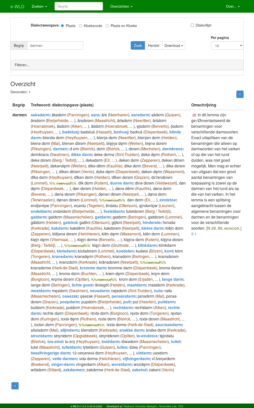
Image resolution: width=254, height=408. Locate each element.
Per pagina (220, 37)
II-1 (194, 234)
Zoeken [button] (38, 6)
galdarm (38, 217)
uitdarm (143, 353)
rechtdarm (122, 307)
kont (168, 251)
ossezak (70, 296)
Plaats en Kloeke (124, 25)
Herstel (153, 45)
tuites (122, 347)
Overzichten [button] (120, 6)
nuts (158, 290)
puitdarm (166, 302)
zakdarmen (73, 370)
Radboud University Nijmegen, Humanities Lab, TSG (153, 406)
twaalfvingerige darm (50, 353)
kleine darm (152, 228)
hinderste (151, 222)
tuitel (175, 341)
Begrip (19, 45)
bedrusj (121, 132)
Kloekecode (93, 25)
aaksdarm (40, 115)
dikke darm (81, 154)
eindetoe (167, 200)
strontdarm (41, 336)
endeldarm (41, 211)
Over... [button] (231, 6)
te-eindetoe (147, 336)
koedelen (125, 251)
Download (172, 45)
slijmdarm (69, 330)
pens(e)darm (123, 296)
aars (95, 115)
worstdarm (121, 364)
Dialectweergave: (45, 25)
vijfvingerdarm (136, 358)
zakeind (139, 370)
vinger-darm (62, 364)
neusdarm (99, 290)
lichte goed (82, 285)
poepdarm (69, 302)
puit (126, 302)
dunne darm (121, 183)
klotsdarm (66, 251)
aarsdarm (140, 115)
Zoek (138, 45)
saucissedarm (168, 324)
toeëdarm (110, 341)
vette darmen (64, 358)
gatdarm (102, 217)
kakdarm (59, 228)
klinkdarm (147, 245)
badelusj (70, 132)
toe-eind (55, 341)
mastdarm (136, 285)
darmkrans (172, 149)
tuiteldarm (71, 347)
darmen (60, 149)
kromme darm (93, 268)
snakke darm (131, 330)
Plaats (70, 25)
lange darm (172, 279)
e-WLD (17, 6)
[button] (194, 115)
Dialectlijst (203, 25)
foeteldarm (114, 211)
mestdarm (40, 290)
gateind (70, 222)
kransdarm (62, 256)
